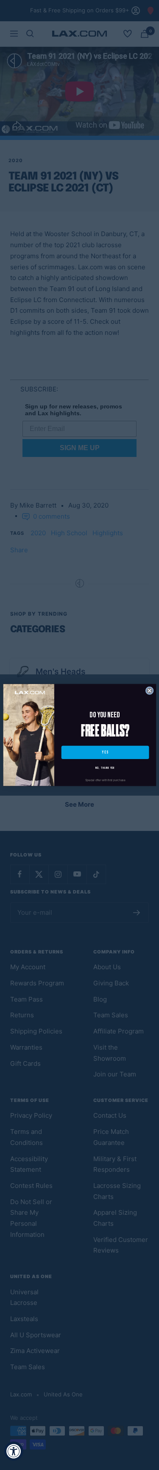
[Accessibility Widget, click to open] (13, 1451)
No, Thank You (105, 767)
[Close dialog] (149, 690)
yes (105, 752)
